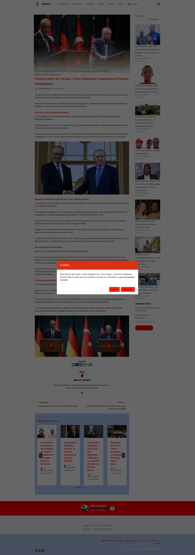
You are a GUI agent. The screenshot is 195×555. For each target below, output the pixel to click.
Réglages (114, 289)
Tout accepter (128, 289)
